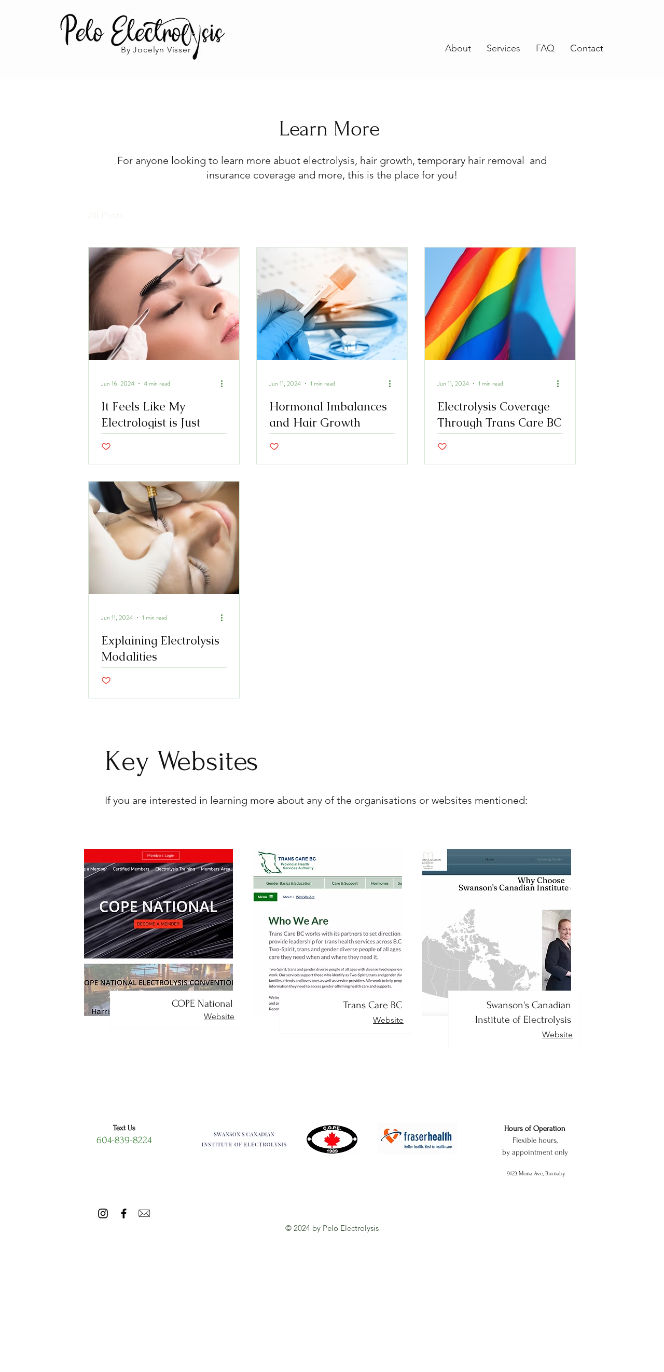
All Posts (105, 215)
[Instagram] (102, 1213)
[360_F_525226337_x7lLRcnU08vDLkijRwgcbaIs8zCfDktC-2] (144, 1213)
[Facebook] (123, 1213)
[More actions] (225, 383)
